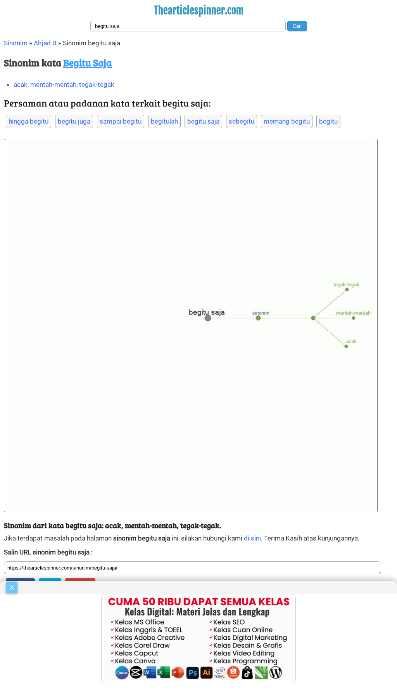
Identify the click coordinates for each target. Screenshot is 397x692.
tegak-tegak (96, 84)
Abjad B (45, 43)
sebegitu (241, 121)
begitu (328, 121)
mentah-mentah (53, 84)
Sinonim (16, 43)
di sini (252, 538)
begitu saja (203, 121)
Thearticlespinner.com (198, 10)
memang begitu (287, 121)
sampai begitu (121, 121)
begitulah (164, 121)
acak (21, 84)
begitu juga (74, 121)
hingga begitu (28, 121)
